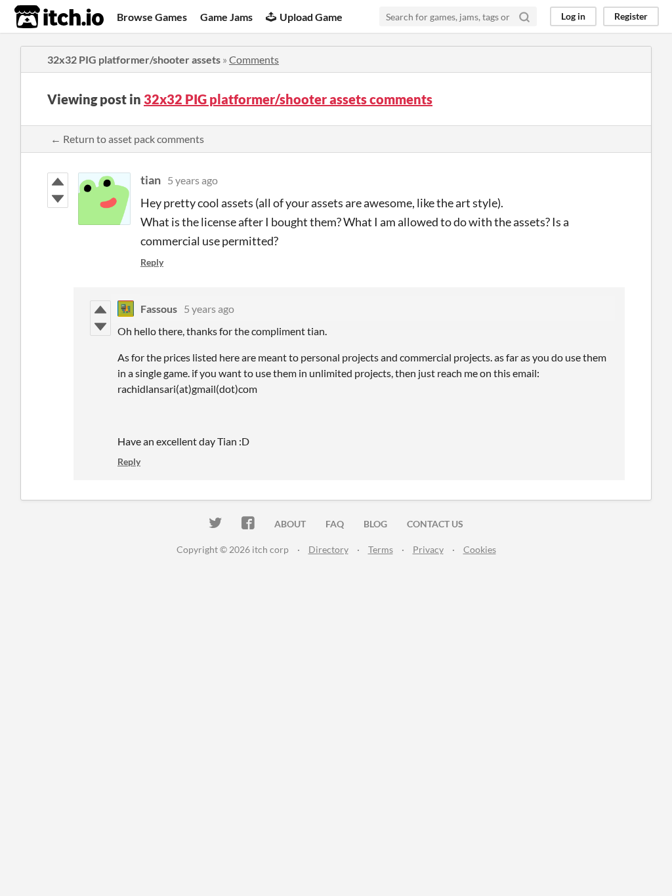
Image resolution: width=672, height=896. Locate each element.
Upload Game (311, 16)
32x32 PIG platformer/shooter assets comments (288, 99)
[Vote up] (58, 181)
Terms (380, 549)
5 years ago (192, 180)
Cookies (479, 549)
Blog (375, 523)
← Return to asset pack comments (127, 138)
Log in (573, 16)
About (290, 523)
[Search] (524, 16)
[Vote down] (58, 198)
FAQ (335, 523)
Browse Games (152, 16)
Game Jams (226, 16)
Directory (328, 549)
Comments (254, 59)
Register (631, 16)
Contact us (435, 523)
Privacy (428, 549)
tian (150, 180)
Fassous (158, 308)
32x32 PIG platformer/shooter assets (133, 59)
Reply (151, 262)
